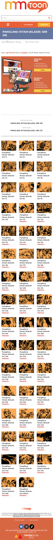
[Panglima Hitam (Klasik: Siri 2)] (26, 146)
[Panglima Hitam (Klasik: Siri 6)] (44, 167)
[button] (8, 24)
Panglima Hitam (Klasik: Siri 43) (43, 445)
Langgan (23, 52)
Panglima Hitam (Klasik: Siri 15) (43, 240)
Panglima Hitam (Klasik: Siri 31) (43, 354)
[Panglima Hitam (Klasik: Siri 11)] (26, 208)
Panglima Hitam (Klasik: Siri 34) (43, 377)
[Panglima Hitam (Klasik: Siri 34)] (44, 368)
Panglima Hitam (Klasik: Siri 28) (43, 331)
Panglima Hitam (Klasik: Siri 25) (8, 331)
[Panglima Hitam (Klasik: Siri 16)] (8, 254)
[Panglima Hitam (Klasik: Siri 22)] (8, 299)
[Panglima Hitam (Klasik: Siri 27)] (26, 322)
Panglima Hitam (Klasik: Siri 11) (26, 217)
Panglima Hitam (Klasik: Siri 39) (26, 422)
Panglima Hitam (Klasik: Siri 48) (8, 491)
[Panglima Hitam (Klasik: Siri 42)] (26, 436)
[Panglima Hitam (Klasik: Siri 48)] (8, 482)
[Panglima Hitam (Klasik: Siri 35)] (8, 391)
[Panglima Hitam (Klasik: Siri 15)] (44, 231)
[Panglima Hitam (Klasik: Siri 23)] (26, 299)
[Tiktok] (31, 526)
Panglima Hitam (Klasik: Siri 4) (8, 175)
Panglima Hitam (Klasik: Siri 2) (26, 155)
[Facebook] (21, 526)
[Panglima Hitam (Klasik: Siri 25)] (8, 322)
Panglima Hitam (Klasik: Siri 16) (8, 263)
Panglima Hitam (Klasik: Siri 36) (26, 400)
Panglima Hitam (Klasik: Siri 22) (8, 308)
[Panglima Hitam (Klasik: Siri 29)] (8, 345)
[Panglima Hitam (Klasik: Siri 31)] (44, 345)
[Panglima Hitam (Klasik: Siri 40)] (44, 414)
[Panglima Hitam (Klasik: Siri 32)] (8, 368)
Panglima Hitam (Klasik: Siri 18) (43, 263)
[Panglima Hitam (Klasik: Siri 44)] (8, 459)
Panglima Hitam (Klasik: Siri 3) (43, 155)
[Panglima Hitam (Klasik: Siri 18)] (44, 254)
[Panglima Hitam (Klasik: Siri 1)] (8, 146)
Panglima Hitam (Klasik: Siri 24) (43, 308)
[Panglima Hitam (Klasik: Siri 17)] (26, 254)
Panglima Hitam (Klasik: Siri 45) (26, 468)
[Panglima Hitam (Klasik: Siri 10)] (8, 208)
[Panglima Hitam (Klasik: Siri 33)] (26, 368)
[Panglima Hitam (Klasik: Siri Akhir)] (26, 482)
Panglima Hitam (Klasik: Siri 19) (8, 285)
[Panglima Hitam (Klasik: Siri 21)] (44, 277)
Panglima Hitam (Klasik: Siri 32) (8, 377)
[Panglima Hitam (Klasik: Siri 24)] (44, 299)
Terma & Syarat (20, 520)
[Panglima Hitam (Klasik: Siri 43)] (44, 436)
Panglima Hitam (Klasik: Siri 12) (43, 217)
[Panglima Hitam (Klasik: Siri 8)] (26, 187)
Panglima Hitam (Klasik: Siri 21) (43, 285)
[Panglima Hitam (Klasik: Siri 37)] (44, 391)
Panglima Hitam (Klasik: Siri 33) (26, 377)
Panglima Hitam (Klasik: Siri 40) (43, 422)
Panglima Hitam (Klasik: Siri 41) (8, 445)
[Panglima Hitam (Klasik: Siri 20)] (26, 277)
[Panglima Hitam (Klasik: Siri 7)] (8, 187)
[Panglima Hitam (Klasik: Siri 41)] (8, 436)
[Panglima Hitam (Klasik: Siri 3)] (44, 146)
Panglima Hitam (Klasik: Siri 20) (26, 285)
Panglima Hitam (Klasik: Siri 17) (26, 263)
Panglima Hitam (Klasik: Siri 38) (8, 422)
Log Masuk (10, 52)
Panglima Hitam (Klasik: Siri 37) (43, 400)
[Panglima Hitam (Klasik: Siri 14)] (26, 231)
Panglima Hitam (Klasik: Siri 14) (26, 240)
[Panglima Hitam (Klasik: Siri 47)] (44, 459)
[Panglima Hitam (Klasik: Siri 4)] (8, 167)
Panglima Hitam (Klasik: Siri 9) (43, 196)
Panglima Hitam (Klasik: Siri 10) (8, 217)
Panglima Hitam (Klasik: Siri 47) (43, 468)
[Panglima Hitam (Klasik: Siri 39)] (26, 414)
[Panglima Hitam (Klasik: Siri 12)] (44, 208)
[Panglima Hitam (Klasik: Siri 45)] (26, 459)
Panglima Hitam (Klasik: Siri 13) (8, 240)
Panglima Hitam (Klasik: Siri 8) (26, 196)
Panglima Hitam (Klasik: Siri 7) (8, 196)
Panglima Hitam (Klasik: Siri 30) (26, 354)
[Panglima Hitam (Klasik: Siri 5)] (26, 167)
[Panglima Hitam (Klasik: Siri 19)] (8, 277)
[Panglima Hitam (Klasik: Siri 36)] (26, 391)
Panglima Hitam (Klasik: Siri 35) (8, 400)
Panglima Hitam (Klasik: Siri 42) (26, 445)
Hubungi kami (33, 520)
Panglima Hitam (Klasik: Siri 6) (43, 175)
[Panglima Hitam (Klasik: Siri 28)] (44, 322)
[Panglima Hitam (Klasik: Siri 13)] (8, 231)
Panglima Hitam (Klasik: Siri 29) (8, 354)
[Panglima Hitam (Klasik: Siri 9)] (44, 187)
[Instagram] (26, 526)
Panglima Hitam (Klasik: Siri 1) (8, 155)
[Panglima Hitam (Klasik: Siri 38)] (8, 414)
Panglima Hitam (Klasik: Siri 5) (26, 175)
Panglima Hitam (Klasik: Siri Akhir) (26, 491)
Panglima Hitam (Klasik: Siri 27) (26, 331)
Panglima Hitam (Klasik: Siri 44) (8, 468)
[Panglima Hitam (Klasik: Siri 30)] (26, 345)
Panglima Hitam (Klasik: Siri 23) (26, 308)
